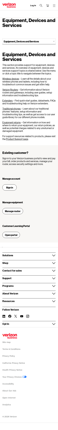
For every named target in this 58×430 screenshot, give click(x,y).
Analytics (6, 405)
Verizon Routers (10, 89)
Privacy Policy (8, 356)
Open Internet (9, 398)
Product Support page (17, 139)
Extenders (7, 100)
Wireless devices (10, 78)
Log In (33, 5)
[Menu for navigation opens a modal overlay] (54, 5)
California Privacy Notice (13, 363)
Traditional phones (11, 108)
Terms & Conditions (11, 349)
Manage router (13, 211)
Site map (6, 342)
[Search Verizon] (41, 5)
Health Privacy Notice (12, 370)
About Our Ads (9, 391)
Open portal (11, 234)
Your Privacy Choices (12, 377)
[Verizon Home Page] (9, 336)
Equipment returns (11, 122)
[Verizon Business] (9, 5)
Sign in (9, 187)
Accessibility (8, 384)
